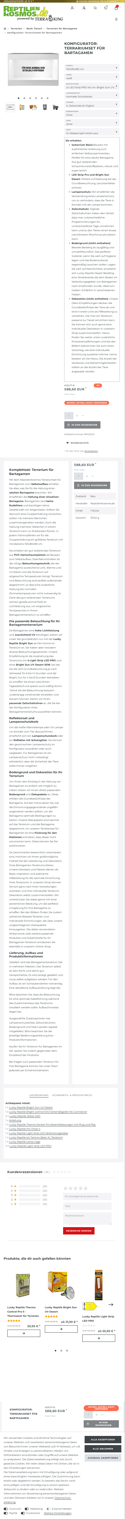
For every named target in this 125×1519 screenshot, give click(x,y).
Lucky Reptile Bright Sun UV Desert (31, 1107)
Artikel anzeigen (23, 1333)
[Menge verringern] (82, 415)
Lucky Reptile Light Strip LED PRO (30, 1146)
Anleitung (15, 1120)
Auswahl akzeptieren (103, 1458)
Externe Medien (62, 1508)
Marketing (36, 1508)
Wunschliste (80, 443)
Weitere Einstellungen (57, 1513)
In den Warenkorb (84, 425)
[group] (23, 1285)
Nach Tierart (34, 28)
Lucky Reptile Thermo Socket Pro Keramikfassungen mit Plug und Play (52, 1124)
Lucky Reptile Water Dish (24, 1116)
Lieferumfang (39, 1095)
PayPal (13, 1513)
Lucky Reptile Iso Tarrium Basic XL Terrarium (36, 1137)
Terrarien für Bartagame (61, 28)
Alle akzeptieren (103, 1439)
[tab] (39, 1095)
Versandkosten (91, 451)
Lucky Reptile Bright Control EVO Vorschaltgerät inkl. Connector (48, 1111)
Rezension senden (78, 1230)
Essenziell (15, 1508)
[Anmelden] (72, 8)
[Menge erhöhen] (77, 415)
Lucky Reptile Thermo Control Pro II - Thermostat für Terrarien (23, 1311)
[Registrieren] (84, 8)
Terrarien (16, 28)
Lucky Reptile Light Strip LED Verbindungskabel (38, 1133)
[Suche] (95, 8)
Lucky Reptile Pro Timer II (24, 1128)
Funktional (33, 1513)
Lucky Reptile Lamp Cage (24, 1141)
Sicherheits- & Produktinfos (72, 1095)
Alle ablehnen (103, 1448)
